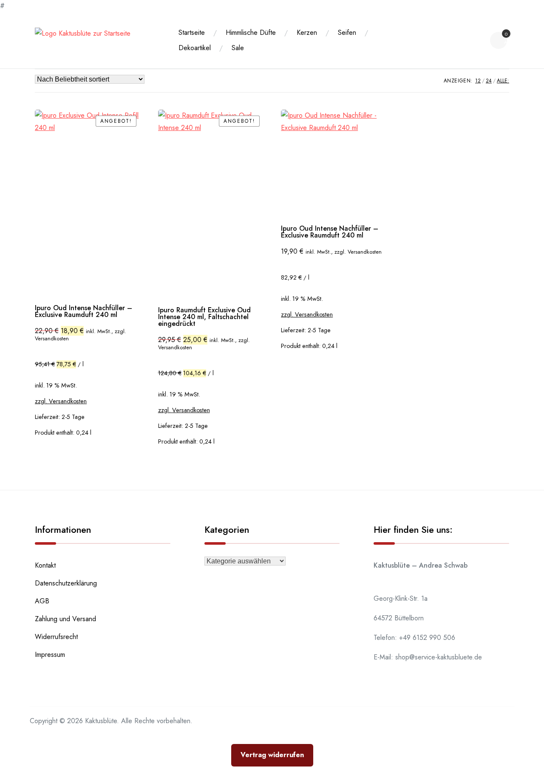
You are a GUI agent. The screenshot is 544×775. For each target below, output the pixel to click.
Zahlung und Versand (65, 619)
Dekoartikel (194, 48)
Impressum (50, 654)
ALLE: (503, 81)
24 (489, 81)
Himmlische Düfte (251, 32)
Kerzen (307, 32)
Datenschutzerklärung (66, 583)
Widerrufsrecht (56, 637)
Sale (238, 48)
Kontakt (45, 565)
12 (478, 81)
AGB (42, 601)
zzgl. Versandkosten (61, 401)
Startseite (191, 32)
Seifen (347, 32)
